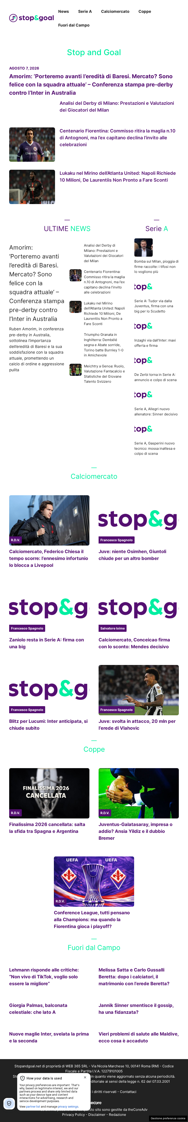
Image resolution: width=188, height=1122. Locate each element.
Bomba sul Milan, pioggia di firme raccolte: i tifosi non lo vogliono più (156, 266)
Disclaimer (96, 1114)
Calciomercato (115, 11)
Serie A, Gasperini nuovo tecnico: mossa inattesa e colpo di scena (154, 448)
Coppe (144, 11)
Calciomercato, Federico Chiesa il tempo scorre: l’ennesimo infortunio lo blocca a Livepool (48, 558)
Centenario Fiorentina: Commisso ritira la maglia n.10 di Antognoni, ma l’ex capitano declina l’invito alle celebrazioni (117, 137)
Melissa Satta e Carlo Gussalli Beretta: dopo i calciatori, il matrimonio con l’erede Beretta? (134, 976)
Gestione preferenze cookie (168, 1118)
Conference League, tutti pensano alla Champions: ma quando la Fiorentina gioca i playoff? (92, 919)
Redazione (117, 1114)
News (63, 11)
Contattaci (128, 1092)
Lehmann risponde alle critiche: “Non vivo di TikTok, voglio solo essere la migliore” (44, 976)
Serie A (85, 11)
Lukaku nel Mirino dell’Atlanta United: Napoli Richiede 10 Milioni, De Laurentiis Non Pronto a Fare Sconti (104, 313)
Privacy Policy (73, 1114)
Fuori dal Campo (73, 25)
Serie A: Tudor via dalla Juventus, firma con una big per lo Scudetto (153, 306)
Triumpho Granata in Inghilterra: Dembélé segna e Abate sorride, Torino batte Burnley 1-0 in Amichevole (103, 344)
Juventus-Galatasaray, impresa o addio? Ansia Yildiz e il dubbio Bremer (135, 831)
